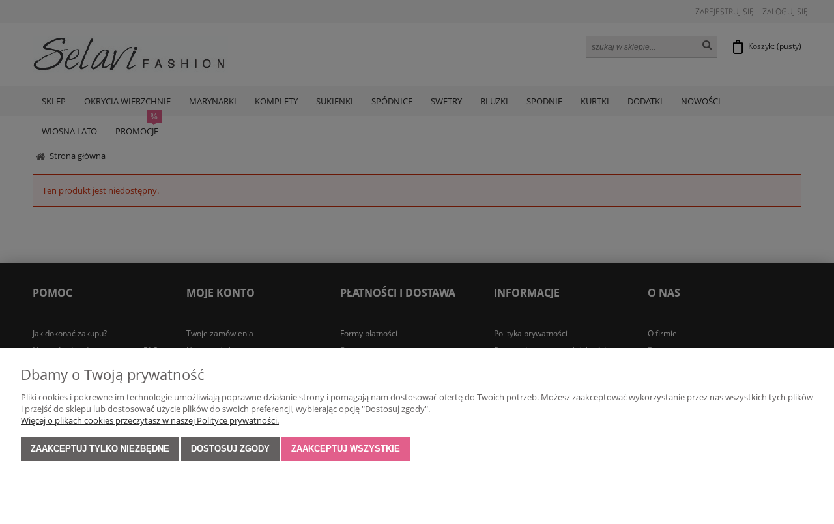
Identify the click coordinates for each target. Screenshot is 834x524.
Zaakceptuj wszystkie (345, 449)
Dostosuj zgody (230, 449)
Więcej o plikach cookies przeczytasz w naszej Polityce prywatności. (150, 420)
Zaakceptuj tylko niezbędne (100, 449)
